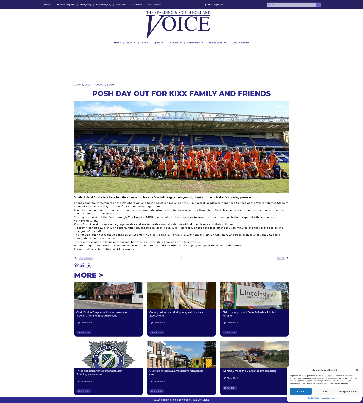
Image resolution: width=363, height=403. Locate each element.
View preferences (348, 391)
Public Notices (137, 5)
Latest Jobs (121, 5)
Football (99, 84)
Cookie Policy (313, 398)
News (129, 42)
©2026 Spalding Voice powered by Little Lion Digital (181, 399)
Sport (157, 42)
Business (173, 42)
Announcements (154, 5)
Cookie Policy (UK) (103, 5)
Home (117, 42)
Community (193, 42)
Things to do (215, 42)
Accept (301, 391)
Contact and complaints (329, 398)
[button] (357, 370)
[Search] (318, 5)
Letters (144, 42)
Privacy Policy (85, 5)
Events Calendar (240, 42)
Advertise (46, 5)
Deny (324, 391)
